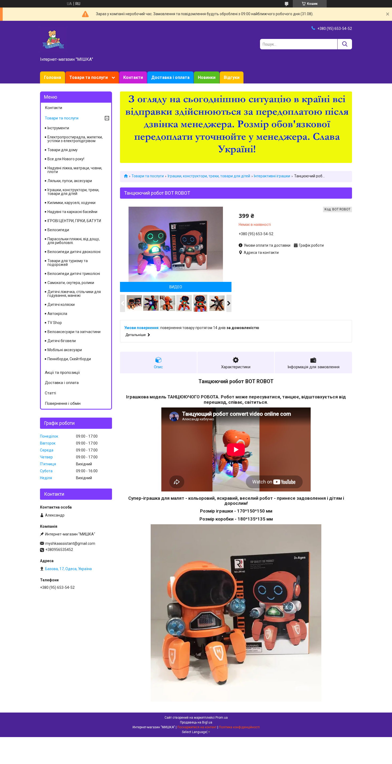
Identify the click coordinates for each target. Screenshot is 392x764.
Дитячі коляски (61, 304)
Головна (52, 77)
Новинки (206, 77)
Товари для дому (62, 150)
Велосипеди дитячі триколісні (73, 273)
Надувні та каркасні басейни (72, 212)
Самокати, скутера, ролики (70, 283)
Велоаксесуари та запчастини (74, 332)
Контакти (133, 77)
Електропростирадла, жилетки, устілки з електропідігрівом (75, 139)
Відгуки (231, 77)
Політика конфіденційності (239, 727)
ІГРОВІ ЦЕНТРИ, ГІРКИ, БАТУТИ (74, 221)
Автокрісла (57, 313)
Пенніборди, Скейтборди (69, 359)
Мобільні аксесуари (64, 350)
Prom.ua (221, 717)
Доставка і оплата (170, 77)
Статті (50, 393)
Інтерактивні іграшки (272, 176)
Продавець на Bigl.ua (196, 722)
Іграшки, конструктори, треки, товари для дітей (209, 176)
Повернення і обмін (63, 403)
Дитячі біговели (61, 341)
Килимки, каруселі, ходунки (71, 203)
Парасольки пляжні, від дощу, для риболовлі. (73, 241)
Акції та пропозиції (62, 372)
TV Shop (54, 323)
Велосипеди (58, 230)
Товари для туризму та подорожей (67, 263)
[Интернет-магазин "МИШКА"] (53, 39)
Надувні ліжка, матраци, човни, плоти (74, 170)
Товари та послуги (88, 77)
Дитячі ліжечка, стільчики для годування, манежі (74, 294)
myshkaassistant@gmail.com (70, 543)
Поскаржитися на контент (197, 727)
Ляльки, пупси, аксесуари (69, 181)
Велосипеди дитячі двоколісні (74, 252)
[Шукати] (344, 44)
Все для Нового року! (65, 159)
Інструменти (58, 128)
